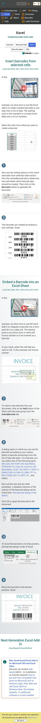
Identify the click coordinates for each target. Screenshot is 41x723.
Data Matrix (30, 464)
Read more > (33, 718)
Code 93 (28, 466)
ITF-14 (33, 472)
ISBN (26, 472)
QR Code (6, 464)
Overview (9, 45)
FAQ (27, 49)
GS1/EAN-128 (17, 464)
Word (17, 14)
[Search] (29, 4)
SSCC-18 (25, 475)
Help (6, 21)
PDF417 (27, 469)
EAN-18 (19, 472)
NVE (4, 475)
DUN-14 (35, 469)
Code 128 (17, 469)
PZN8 (9, 475)
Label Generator (32, 21)
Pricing (35, 10)
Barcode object (17, 49)
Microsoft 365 (21, 45)
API (24, 10)
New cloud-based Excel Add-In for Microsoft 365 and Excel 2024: (23, 663)
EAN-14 (11, 472)
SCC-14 (16, 475)
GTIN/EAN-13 (8, 466)
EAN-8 (4, 472)
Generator (29, 14)
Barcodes (29, 18)
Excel (7, 14)
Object (16, 18)
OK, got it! (20, 720)
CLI (6, 18)
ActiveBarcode (10, 10)
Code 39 (19, 466)
